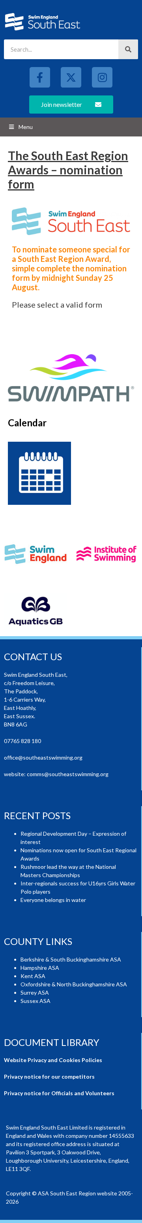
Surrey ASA (35, 992)
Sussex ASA (35, 1000)
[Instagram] (102, 77)
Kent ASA (33, 976)
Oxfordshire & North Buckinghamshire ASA (74, 984)
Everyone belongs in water (53, 899)
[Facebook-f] (40, 77)
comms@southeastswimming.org (67, 774)
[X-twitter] (71, 77)
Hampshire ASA (40, 967)
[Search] (128, 49)
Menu (26, 126)
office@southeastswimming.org (43, 757)
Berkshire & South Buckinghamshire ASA (71, 959)
